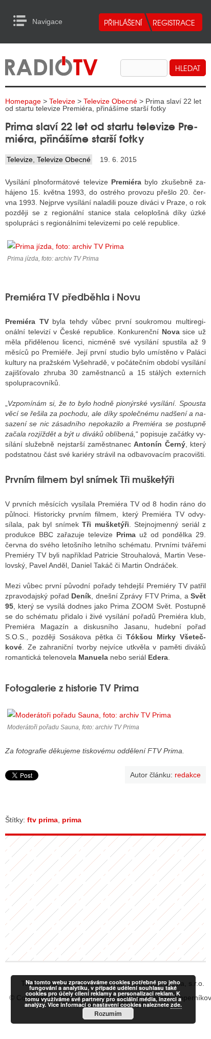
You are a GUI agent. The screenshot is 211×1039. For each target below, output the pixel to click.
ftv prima (42, 820)
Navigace (22, 21)
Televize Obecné (110, 101)
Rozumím (108, 1013)
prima (71, 820)
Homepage (23, 101)
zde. (176, 1004)
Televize (62, 101)
